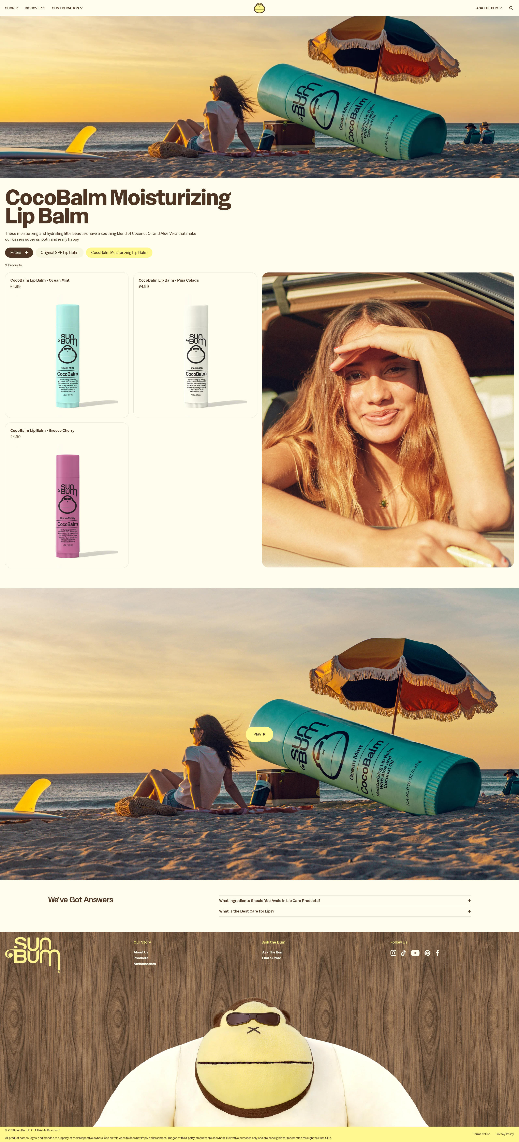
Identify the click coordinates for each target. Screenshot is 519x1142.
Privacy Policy (504, 1134)
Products (141, 958)
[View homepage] (259, 8)
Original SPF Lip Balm (59, 252)
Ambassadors (145, 964)
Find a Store (271, 958)
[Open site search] (511, 8)
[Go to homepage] (32, 955)
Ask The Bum (272, 952)
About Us (141, 952)
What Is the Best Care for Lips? (246, 911)
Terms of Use (481, 1134)
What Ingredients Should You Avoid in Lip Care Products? (269, 900)
